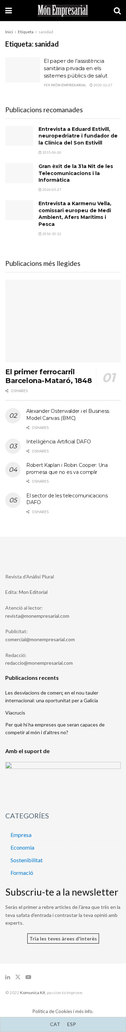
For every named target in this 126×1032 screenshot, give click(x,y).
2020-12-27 (102, 85)
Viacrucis (15, 713)
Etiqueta (26, 31)
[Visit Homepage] (62, 11)
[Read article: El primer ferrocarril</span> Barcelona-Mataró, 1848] (63, 321)
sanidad (45, 31)
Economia (22, 847)
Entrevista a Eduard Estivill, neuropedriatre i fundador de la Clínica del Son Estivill (78, 136)
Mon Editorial (33, 592)
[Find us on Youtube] (28, 977)
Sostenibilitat (26, 860)
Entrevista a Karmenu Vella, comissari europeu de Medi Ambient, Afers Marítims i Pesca (74, 213)
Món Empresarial (68, 85)
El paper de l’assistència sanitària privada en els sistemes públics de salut (75, 68)
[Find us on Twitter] (18, 977)
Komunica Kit (32, 992)
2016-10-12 (51, 234)
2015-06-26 (51, 152)
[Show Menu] (8, 10)
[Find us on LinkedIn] (7, 977)
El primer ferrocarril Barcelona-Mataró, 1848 (48, 376)
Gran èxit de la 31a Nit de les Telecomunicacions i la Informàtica (75, 173)
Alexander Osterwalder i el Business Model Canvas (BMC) (67, 414)
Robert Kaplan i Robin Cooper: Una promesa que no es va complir (67, 468)
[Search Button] (117, 10)
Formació (21, 872)
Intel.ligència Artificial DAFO (58, 441)
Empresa (20, 834)
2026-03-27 (51, 189)
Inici (9, 31)
